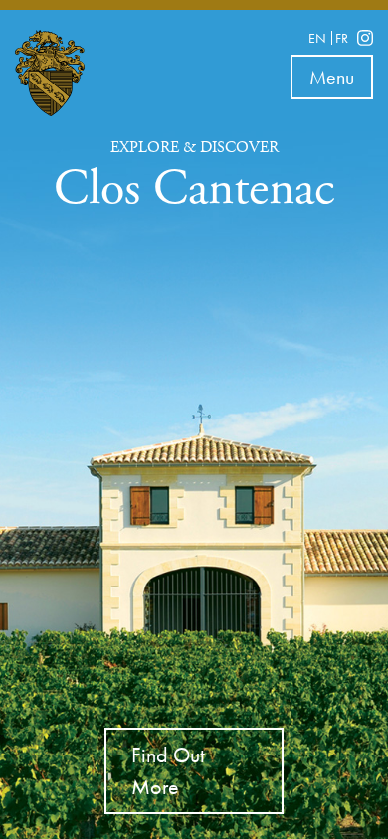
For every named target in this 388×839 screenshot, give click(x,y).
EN (317, 38)
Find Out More (168, 770)
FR (341, 38)
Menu (341, 81)
